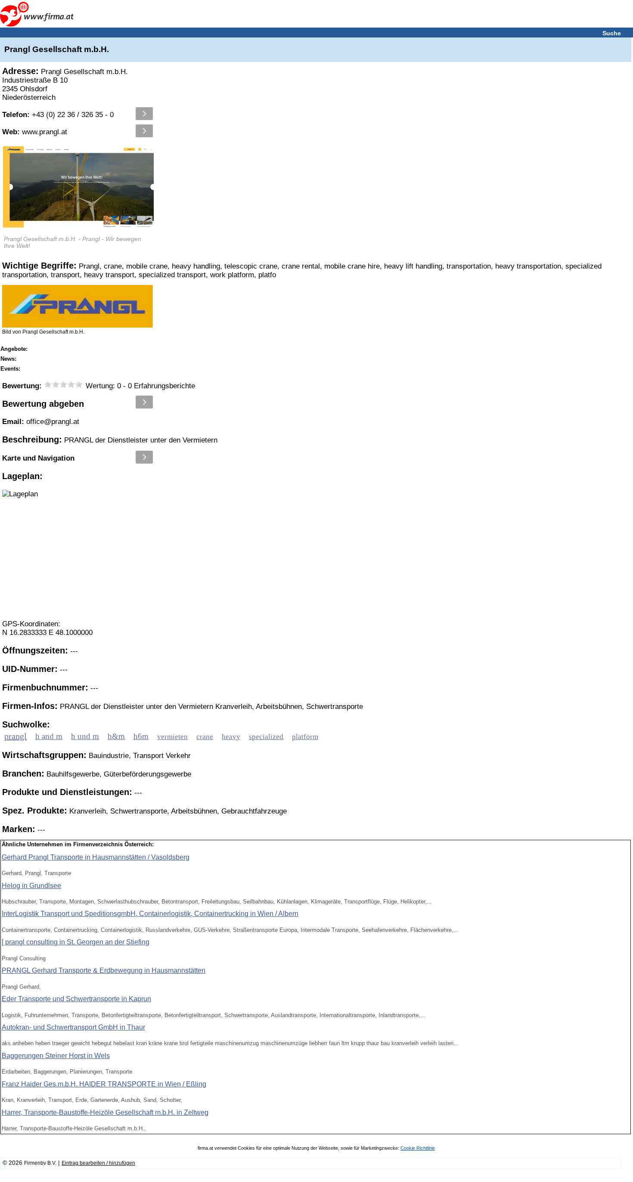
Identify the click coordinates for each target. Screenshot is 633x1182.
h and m (48, 736)
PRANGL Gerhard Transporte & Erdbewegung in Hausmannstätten (103, 970)
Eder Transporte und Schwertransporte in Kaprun (76, 999)
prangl (15, 736)
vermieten (172, 737)
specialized (266, 737)
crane (204, 737)
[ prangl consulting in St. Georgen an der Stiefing (75, 942)
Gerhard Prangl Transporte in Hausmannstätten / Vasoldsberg (95, 857)
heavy (231, 737)
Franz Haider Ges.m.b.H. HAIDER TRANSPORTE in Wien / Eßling (104, 1084)
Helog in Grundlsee (31, 885)
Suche (611, 33)
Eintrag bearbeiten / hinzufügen (98, 1163)
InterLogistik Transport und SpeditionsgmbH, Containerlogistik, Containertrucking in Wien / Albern (150, 913)
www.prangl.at (34, 132)
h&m (116, 736)
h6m (141, 736)
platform (305, 737)
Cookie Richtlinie (417, 1148)
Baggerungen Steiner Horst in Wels (56, 1055)
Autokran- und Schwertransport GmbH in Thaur (73, 1027)
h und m (85, 736)
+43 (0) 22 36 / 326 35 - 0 (58, 115)
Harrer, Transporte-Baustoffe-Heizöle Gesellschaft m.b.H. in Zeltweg (105, 1112)
